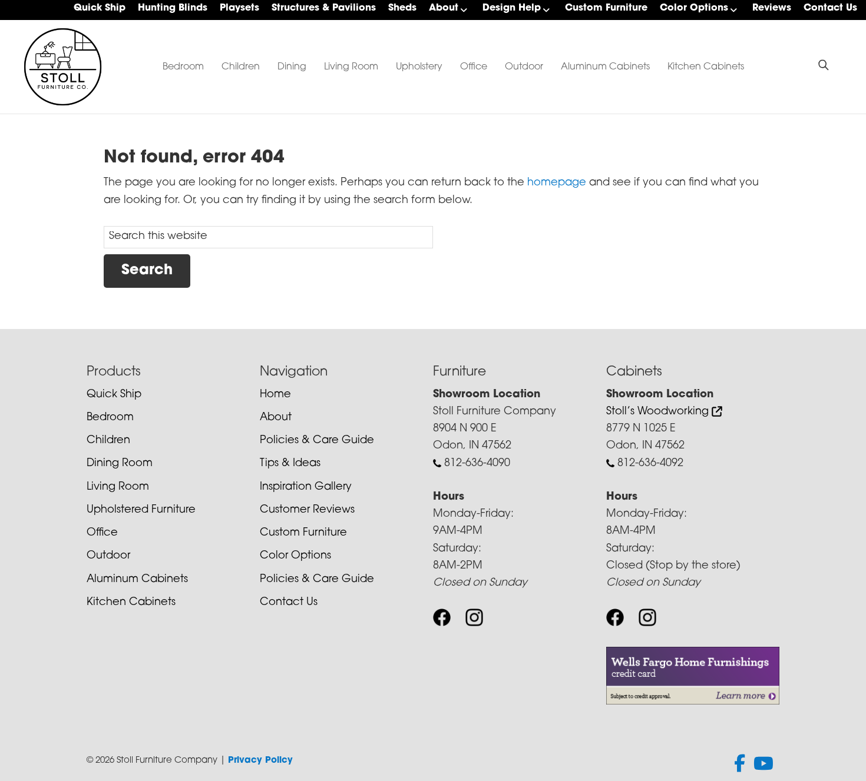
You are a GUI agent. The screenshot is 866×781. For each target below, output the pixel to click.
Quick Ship (99, 8)
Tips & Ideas (290, 463)
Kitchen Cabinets (705, 67)
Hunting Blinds (172, 8)
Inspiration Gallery (306, 487)
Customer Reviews (307, 510)
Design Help (511, 8)
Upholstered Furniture (141, 510)
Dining (291, 67)
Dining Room (120, 463)
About (443, 8)
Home (275, 395)
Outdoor (524, 67)
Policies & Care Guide (317, 441)
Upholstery (419, 67)
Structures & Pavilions (324, 8)
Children (241, 67)
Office (473, 67)
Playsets (239, 8)
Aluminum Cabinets (605, 67)
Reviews (771, 8)
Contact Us (830, 8)
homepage (556, 183)
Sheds (402, 8)
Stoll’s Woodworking (659, 412)
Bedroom (183, 67)
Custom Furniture (606, 8)
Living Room (351, 67)
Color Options (694, 8)
